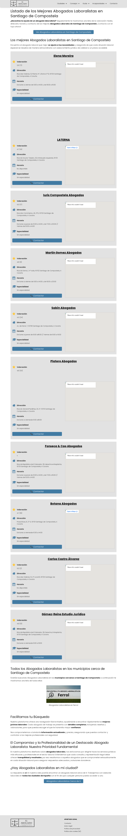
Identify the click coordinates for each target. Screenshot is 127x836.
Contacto (113, 3)
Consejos (73, 3)
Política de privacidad (72, 829)
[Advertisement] (65, 122)
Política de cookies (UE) (72, 831)
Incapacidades (98, 3)
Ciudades (61, 3)
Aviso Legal (68, 826)
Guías (85, 3)
